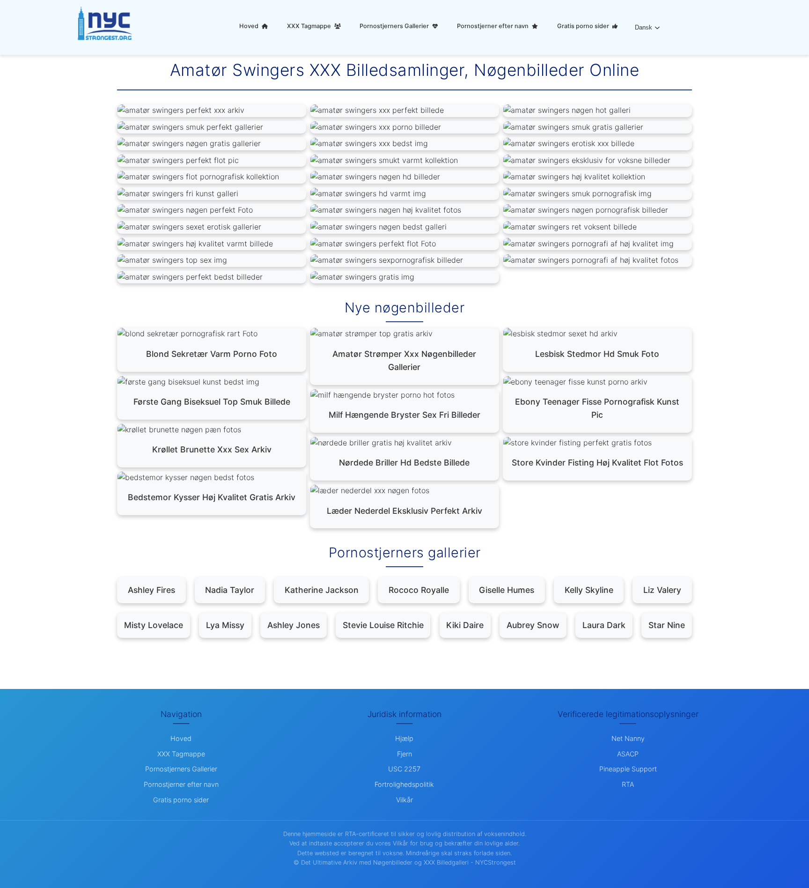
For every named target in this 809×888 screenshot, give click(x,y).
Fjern (404, 754)
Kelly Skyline (589, 590)
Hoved (249, 26)
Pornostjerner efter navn (493, 26)
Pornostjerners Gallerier (395, 26)
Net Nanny (628, 738)
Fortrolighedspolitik (404, 784)
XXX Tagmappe (309, 26)
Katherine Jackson (322, 590)
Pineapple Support (628, 769)
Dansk (643, 27)
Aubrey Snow (533, 625)
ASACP (628, 754)
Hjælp (404, 738)
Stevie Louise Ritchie (383, 625)
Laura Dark (603, 625)
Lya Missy (225, 625)
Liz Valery (662, 590)
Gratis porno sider (583, 26)
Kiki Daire (465, 625)
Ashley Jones (293, 625)
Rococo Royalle (419, 590)
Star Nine (666, 625)
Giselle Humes (506, 590)
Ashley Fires (151, 590)
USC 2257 (404, 769)
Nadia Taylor (229, 590)
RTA (628, 784)
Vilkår (404, 800)
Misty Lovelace (153, 625)
